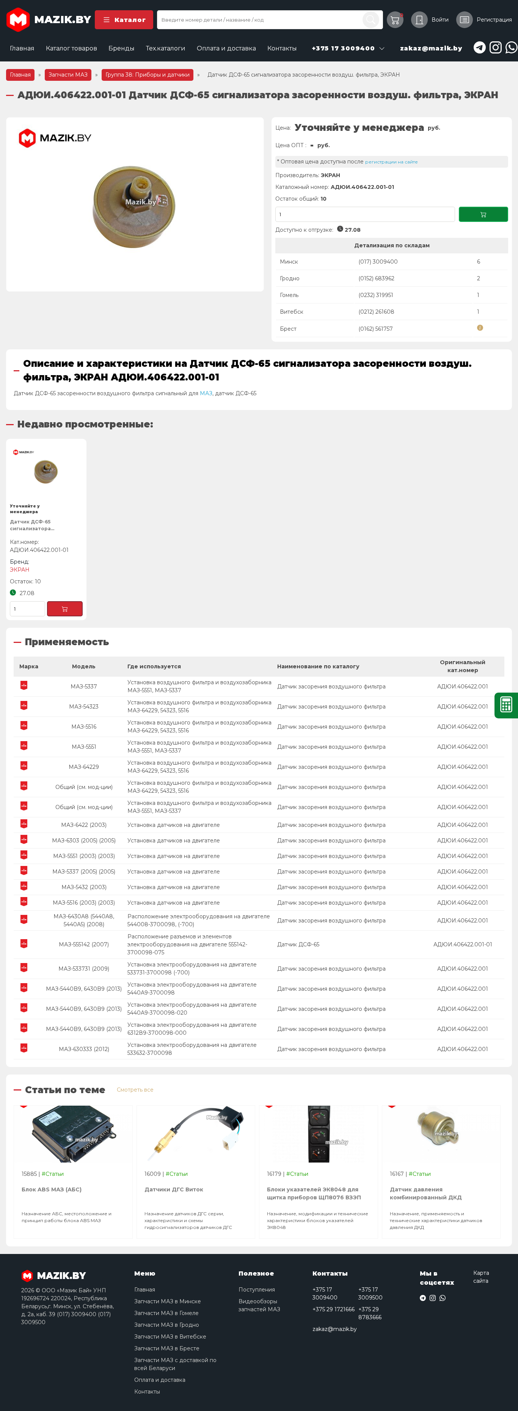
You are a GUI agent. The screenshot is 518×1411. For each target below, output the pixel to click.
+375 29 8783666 (369, 1313)
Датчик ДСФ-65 (298, 944)
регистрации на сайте (391, 162)
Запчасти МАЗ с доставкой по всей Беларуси (175, 1364)
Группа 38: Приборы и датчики (147, 74)
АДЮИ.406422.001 (462, 686)
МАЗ (206, 393)
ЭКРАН (330, 175)
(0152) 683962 (376, 278)
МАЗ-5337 (84, 686)
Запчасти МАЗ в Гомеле (166, 1313)
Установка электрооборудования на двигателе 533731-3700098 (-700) (192, 968)
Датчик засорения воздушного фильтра (331, 686)
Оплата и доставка (226, 48)
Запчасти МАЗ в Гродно (166, 1324)
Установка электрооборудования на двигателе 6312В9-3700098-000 (192, 1028)
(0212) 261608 (376, 311)
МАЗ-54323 (84, 706)
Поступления (257, 1289)
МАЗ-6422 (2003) (84, 825)
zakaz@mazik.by (334, 1329)
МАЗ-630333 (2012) (84, 1049)
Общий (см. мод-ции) (84, 787)
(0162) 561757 (375, 328)
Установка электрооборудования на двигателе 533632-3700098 (192, 1049)
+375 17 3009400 (324, 1293)
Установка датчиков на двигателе (173, 825)
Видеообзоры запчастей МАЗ (259, 1305)
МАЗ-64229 (84, 767)
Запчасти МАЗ (68, 74)
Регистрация (494, 19)
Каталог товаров (71, 48)
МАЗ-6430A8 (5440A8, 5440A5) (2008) (83, 920)
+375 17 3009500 (370, 1293)
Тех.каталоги (165, 48)
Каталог (130, 20)
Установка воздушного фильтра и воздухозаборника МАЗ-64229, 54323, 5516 (199, 706)
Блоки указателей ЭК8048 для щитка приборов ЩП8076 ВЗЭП (314, 1193)
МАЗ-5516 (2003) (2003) (84, 902)
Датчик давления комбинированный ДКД (426, 1193)
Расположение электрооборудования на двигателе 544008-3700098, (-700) (198, 920)
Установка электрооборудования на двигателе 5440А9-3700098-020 (192, 1008)
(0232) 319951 (375, 295)
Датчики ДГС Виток (173, 1189)
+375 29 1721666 (333, 1309)
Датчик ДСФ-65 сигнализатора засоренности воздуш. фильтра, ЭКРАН (40, 526)
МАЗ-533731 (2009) (83, 968)
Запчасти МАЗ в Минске (167, 1301)
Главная (22, 48)
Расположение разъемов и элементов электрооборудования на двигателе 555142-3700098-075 (187, 944)
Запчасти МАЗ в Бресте (166, 1348)
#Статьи (53, 1174)
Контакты (282, 48)
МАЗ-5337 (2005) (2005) (83, 871)
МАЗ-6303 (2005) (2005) (84, 840)
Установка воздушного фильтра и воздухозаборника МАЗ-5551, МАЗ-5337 (199, 686)
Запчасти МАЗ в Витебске (170, 1336)
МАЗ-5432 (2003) (84, 887)
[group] (135, 204)
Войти (440, 19)
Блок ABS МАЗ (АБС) (52, 1189)
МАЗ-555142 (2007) (84, 944)
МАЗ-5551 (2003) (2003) (84, 856)
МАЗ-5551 (84, 746)
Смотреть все (135, 1089)
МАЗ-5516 (83, 726)
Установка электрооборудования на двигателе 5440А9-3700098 (192, 988)
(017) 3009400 (378, 261)
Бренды (121, 48)
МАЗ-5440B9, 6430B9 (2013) (84, 988)
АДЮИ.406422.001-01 (462, 944)
